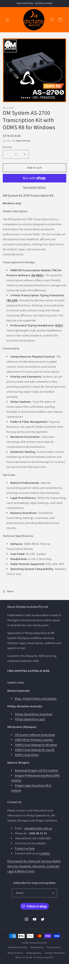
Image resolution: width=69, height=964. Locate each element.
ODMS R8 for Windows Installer (34, 739)
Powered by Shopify (17, 947)
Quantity (7, 147)
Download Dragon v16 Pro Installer (36, 770)
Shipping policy (34, 953)
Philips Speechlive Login (30, 719)
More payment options (34, 187)
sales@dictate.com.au (38, 828)
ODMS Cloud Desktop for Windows (36, 744)
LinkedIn (44, 853)
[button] (7, 20)
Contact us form (25, 848)
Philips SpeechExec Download (33, 714)
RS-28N (12, 300)
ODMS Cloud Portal (27, 754)
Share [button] (10, 591)
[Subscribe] (53, 893)
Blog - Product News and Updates (36, 698)
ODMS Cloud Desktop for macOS (35, 749)
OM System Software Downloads (35, 734)
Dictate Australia (38, 942)
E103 (59, 325)
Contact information (55, 953)
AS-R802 (37, 275)
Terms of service (15, 953)
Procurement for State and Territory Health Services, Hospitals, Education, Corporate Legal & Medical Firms (34, 866)
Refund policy (37, 947)
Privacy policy (54, 947)
